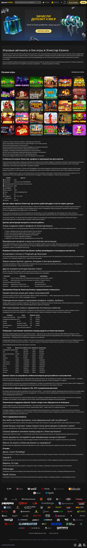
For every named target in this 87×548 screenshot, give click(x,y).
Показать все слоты (78, 72)
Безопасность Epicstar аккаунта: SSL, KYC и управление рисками (20, 154)
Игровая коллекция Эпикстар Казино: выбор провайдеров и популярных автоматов (25, 147)
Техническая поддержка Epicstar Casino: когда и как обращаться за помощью (23, 156)
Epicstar (7, 2)
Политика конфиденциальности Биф (37, 533)
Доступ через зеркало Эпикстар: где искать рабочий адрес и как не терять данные (25, 143)
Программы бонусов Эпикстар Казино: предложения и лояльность (21, 149)
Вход (83, 2)
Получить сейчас (43, 31)
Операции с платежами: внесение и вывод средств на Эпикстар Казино (22, 150)
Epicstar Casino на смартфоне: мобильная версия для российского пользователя (24, 152)
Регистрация (73, 2)
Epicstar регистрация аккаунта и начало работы (15, 145)
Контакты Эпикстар (53, 533)
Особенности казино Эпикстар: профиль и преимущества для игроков (21, 141)
